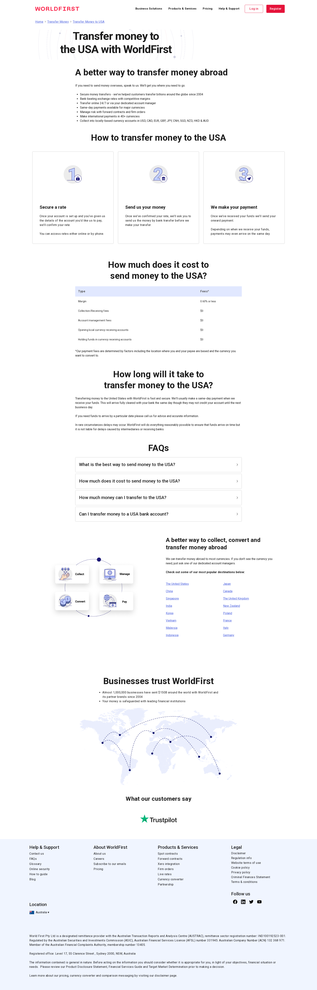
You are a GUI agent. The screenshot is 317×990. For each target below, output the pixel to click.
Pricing (98, 869)
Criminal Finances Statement (250, 877)
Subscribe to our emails (110, 864)
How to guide (38, 874)
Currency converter (170, 879)
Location (38, 904)
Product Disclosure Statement (86, 967)
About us (100, 853)
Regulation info (241, 858)
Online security (39, 869)
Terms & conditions (244, 882)
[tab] (158, 464)
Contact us (36, 853)
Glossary (35, 864)
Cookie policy (240, 867)
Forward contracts (170, 859)
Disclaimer (238, 853)
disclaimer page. (166, 975)
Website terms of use (246, 863)
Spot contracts (168, 853)
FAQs (33, 859)
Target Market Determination (168, 967)
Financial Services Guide (126, 967)
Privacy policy (240, 872)
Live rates (165, 874)
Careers (99, 859)
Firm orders (166, 869)
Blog (32, 879)
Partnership (166, 884)
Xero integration (169, 864)
